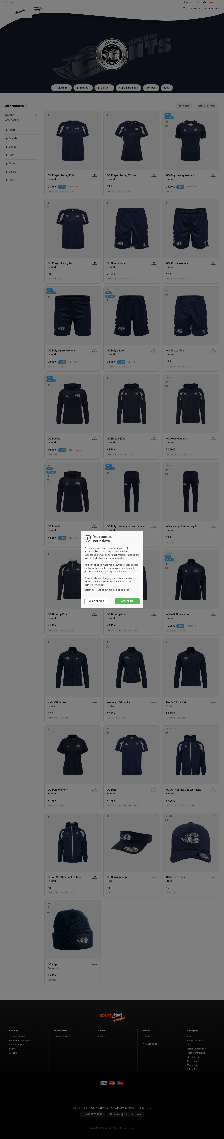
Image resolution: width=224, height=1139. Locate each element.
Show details (96, 601)
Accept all (127, 601)
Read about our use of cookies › (113, 590)
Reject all (89, 590)
